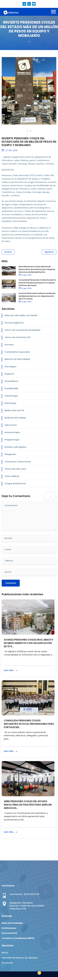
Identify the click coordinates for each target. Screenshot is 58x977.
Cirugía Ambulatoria (15, 483)
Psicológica (10, 366)
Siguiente (49, 251)
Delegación (10, 454)
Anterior (8, 251)
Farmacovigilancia (14, 322)
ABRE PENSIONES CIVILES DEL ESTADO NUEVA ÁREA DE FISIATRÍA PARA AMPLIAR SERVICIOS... (28, 805)
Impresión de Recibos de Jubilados (20, 957)
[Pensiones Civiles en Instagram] (34, 4)
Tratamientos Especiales (17, 352)
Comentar (10, 583)
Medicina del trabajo (15, 417)
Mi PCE (5, 952)
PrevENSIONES (11, 388)
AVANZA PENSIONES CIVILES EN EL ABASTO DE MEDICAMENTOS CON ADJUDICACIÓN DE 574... (28, 643)
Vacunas (9, 344)
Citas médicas (12, 476)
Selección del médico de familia (21, 315)
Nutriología (10, 403)
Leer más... (9, 670)
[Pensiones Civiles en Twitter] (29, 4)
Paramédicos (11, 381)
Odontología (11, 395)
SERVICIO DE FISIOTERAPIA (17, 359)
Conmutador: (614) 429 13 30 (24, 894)
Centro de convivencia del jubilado (22, 330)
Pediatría (9, 373)
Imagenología (12, 439)
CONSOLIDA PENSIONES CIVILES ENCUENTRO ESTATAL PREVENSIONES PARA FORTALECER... (29, 724)
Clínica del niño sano (15, 468)
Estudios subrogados (15, 447)
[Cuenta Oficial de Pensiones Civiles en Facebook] (24, 4)
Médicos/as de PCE (14, 410)
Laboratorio (11, 425)
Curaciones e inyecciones (18, 461)
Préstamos (7, 962)
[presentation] (27, 130)
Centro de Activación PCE (18, 337)
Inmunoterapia (12, 432)
